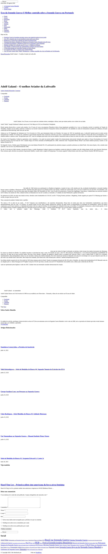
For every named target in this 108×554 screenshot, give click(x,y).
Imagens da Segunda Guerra (9, 545)
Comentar (17, 90)
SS (102, 547)
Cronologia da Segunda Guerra (95, 540)
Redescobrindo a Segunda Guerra (29, 547)
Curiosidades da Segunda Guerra (19, 543)
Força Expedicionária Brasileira (57, 542)
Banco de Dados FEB (39, 540)
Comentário (4, 507)
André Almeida (26, 552)
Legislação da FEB (33, 545)
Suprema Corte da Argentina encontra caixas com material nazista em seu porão (25, 37)
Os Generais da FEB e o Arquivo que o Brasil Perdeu (18, 49)
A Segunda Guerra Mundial (11, 6)
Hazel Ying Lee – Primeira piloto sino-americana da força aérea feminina (32, 485)
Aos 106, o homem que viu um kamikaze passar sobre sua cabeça (21, 39)
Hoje (5, 25)
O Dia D (87, 545)
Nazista (68, 545)
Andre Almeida (5, 90)
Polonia (8, 547)
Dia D (28, 543)
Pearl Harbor (4, 547)
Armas (6, 18)
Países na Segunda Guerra (99, 545)
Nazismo (6, 30)
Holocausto (7, 27)
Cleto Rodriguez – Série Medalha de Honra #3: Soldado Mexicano (23, 414)
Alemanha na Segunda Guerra (17, 540)
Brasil (5, 21)
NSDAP (78, 545)
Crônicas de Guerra (6, 543)
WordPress (38, 552)
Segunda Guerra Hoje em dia (70, 547)
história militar (92, 543)
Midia (5, 28)
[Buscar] (1, 532)
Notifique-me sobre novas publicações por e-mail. (16, 526)
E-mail (3, 513)
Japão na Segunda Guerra (23, 545)
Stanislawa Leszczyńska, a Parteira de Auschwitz (17, 347)
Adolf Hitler (5, 540)
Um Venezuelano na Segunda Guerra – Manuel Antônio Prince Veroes (25, 436)
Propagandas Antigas (16, 547)
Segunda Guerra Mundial (90, 547)
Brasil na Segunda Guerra (57, 540)
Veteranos (6, 31)
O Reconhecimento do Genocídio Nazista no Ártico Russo (19, 48)
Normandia (73, 545)
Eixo (5, 307)
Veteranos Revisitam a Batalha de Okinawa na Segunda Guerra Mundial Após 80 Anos (27, 42)
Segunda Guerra (54, 547)
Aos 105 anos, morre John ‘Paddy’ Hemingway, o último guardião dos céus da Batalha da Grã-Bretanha (31, 51)
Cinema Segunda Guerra (78, 540)
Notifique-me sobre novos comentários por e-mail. (16, 523)
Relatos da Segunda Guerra (43, 547)
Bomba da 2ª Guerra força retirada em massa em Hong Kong (20, 40)
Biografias (7, 19)
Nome (3, 510)
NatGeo (61, 545)
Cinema (6, 22)
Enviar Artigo (7, 9)
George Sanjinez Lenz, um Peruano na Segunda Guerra (20, 391)
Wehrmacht (40, 549)
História (6, 24)
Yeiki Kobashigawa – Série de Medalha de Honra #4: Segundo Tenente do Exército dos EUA (33, 369)
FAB (34, 543)
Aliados (26, 540)
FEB (37, 542)
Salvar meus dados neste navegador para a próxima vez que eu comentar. (22, 519)
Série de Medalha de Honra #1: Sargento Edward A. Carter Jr (22, 458)
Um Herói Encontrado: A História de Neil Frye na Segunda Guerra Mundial (24, 43)
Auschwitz (31, 540)
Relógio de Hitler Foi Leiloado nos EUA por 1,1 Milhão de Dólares (22, 45)
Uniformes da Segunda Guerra (10, 549)
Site (2, 516)
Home (5, 16)
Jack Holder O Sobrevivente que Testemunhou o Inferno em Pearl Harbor (23, 46)
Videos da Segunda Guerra (32, 549)
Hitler (96, 543)
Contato (6, 7)
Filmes (41, 543)
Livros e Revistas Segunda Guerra (48, 545)
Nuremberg (82, 545)
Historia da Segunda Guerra (80, 543)
